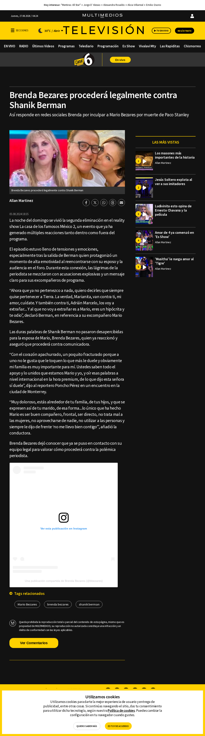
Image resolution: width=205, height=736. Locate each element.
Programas (66, 46)
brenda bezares (57, 604)
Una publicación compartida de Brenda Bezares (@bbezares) (64, 580)
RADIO (23, 46)
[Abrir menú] (12, 30)
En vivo (120, 60)
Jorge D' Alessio (91, 5)
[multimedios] (102, 16)
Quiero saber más (86, 726)
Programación (108, 46)
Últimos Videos (43, 46)
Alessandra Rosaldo (114, 5)
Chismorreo (192, 46)
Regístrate (185, 30)
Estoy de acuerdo (118, 726)
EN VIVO (9, 46)
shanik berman (89, 604)
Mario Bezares (27, 604)
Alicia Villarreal (135, 5)
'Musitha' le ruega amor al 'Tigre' (174, 261)
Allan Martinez (21, 200)
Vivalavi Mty (147, 46)
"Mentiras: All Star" (71, 5)
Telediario (86, 46)
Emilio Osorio (153, 5)
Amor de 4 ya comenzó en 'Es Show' (174, 234)
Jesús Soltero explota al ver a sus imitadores (173, 181)
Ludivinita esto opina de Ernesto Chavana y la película (173, 210)
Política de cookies (121, 710)
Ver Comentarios (34, 643)
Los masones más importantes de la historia (174, 155)
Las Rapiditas (170, 46)
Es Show (129, 46)
